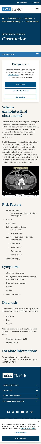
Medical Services (14, 18)
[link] (8, 412)
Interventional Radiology (11, 21)
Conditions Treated (31, 21)
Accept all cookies (20, 438)
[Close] (38, 421)
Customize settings (20, 432)
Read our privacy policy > (28, 428)
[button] (22, 2)
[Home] (3, 18)
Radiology (28, 18)
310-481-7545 (13, 75)
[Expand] (37, 385)
